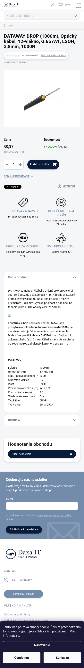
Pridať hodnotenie (21, 454)
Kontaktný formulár (23, 594)
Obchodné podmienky (17, 614)
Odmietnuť (21, 658)
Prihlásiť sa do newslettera (24, 529)
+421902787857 (22, 579)
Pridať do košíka (39, 164)
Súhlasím (62, 658)
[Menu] (79, 5)
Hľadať (75, 15)
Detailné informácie (16, 176)
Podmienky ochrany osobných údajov (26, 620)
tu (19, 636)
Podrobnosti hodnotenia (53, 55)
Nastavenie (42, 645)
